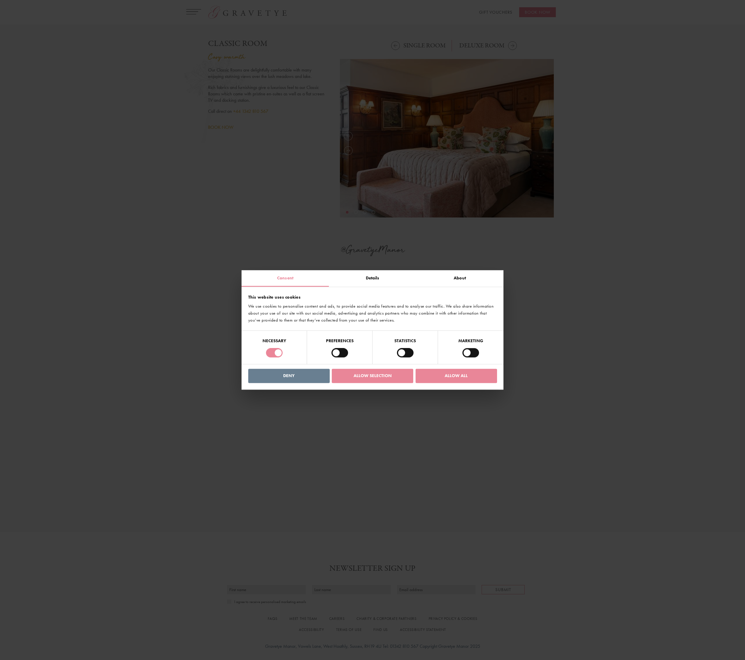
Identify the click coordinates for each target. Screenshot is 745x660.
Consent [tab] (285, 278)
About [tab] (460, 278)
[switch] (339, 353)
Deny (289, 376)
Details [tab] (372, 278)
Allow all (456, 376)
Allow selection (373, 376)
